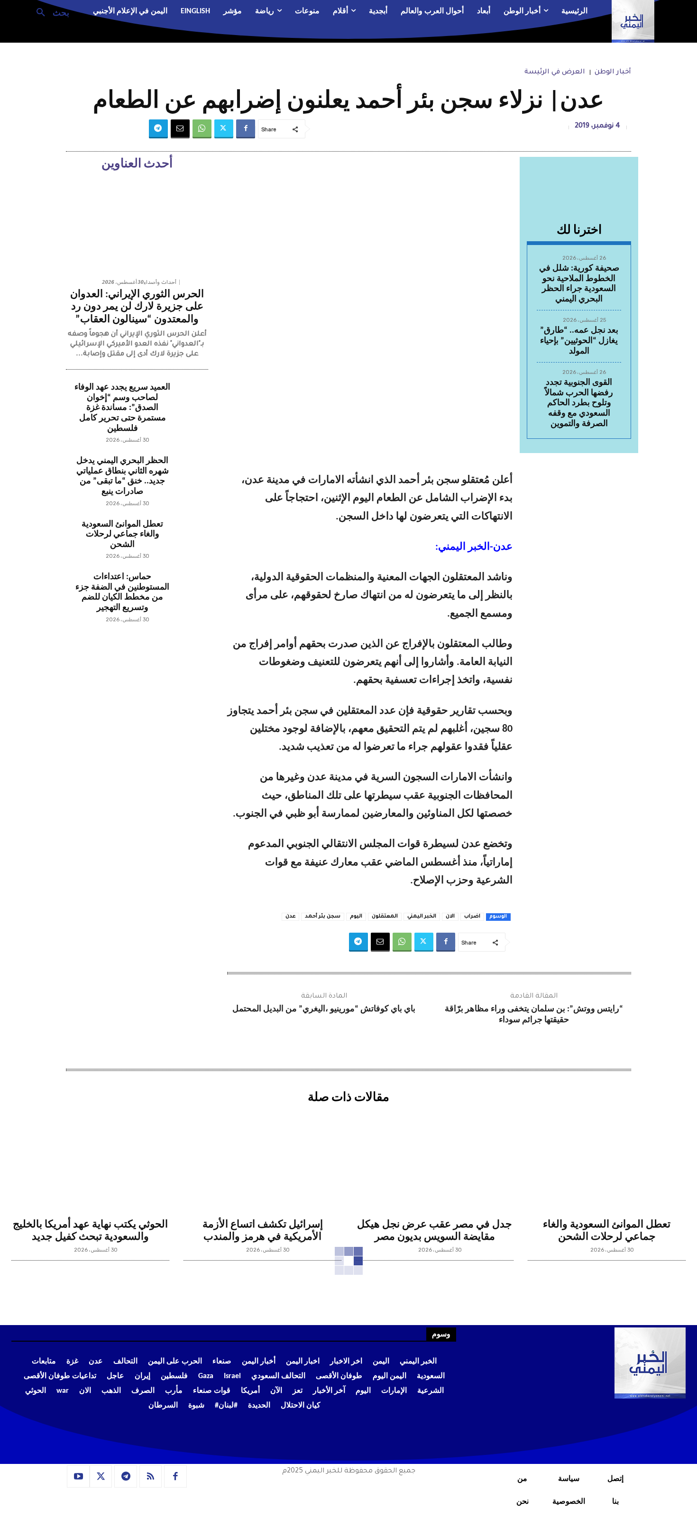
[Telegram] (158, 128)
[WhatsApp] (202, 128)
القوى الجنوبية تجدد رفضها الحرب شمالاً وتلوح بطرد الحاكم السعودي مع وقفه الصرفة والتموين (579, 403)
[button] (49, 12)
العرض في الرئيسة (554, 72)
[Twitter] (223, 128)
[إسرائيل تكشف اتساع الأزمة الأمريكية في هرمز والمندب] (262, 1160)
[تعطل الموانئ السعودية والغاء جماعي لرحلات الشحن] (189, 537)
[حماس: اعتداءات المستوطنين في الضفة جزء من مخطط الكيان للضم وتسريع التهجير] (189, 590)
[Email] (180, 128)
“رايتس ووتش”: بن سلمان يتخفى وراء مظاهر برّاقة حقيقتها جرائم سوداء (534, 1015)
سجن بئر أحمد (322, 916)
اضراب (472, 916)
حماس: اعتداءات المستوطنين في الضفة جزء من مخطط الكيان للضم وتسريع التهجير (122, 592)
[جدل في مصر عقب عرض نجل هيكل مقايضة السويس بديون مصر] (435, 1160)
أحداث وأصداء (160, 282)
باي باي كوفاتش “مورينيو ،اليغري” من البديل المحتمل (323, 1009)
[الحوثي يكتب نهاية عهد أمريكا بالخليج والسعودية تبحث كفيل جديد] (90, 1160)
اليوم (356, 916)
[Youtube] (78, 1476)
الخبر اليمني (421, 916)
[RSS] (150, 1476)
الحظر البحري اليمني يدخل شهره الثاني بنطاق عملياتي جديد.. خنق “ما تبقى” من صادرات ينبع (122, 476)
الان (450, 916)
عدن (290, 916)
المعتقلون (385, 916)
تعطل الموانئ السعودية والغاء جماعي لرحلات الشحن (122, 534)
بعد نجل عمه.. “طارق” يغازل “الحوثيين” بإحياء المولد (579, 340)
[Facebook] (245, 128)
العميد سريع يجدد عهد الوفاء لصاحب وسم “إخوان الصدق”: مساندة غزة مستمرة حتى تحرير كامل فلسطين (122, 408)
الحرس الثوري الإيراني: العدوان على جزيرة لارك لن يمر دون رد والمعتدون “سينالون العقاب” (137, 307)
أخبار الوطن (613, 72)
